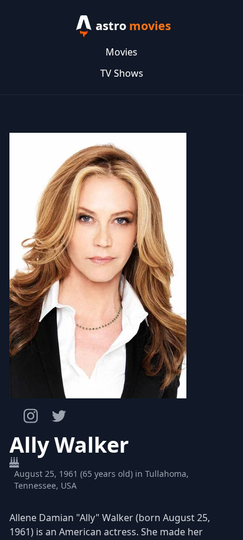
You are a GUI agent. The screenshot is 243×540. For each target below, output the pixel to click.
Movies (121, 51)
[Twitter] (59, 416)
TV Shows (121, 73)
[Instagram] (31, 416)
